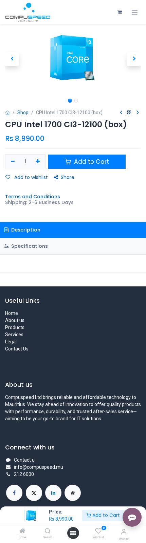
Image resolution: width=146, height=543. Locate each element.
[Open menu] (73, 533)
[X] (34, 493)
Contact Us (17, 348)
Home (11, 313)
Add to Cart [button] (90, 162)
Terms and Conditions (32, 196)
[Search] (47, 531)
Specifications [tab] (29, 246)
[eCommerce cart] (119, 12)
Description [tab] (25, 229)
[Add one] (38, 162)
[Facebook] (14, 493)
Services (14, 334)
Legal (11, 341)
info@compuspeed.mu (38, 467)
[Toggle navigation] (134, 12)
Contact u (24, 460)
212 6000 (24, 474)
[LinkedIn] (53, 493)
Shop (23, 112)
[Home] (22, 531)
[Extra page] (73, 493)
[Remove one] (12, 162)
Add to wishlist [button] (30, 177)
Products (14, 327)
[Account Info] (124, 532)
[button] (12, 59)
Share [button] (67, 177)
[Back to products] (129, 112)
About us (14, 320)
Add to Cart (105, 515)
